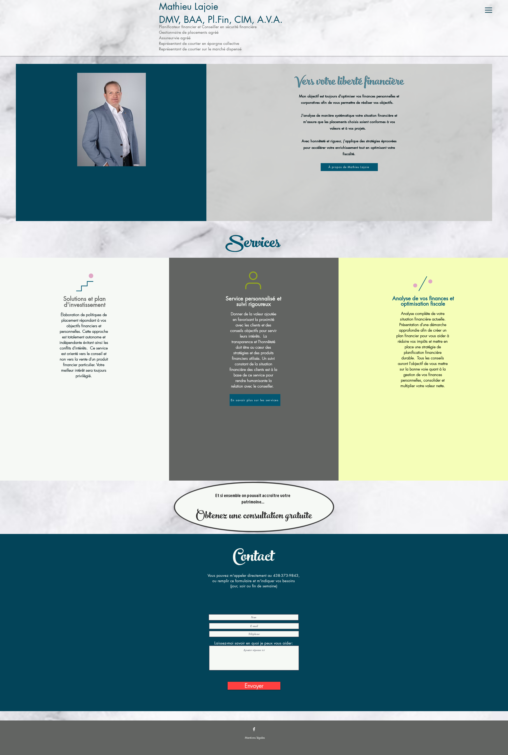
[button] (488, 10)
